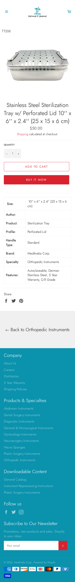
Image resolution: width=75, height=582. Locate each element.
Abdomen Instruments (18, 408)
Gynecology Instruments (20, 434)
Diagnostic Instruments (19, 421)
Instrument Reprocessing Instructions (28, 486)
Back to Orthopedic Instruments (39, 329)
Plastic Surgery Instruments (22, 453)
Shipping (22, 134)
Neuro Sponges (14, 447)
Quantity (9, 144)
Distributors (11, 376)
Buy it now (36, 180)
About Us (10, 363)
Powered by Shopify (44, 562)
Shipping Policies (15, 389)
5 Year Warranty (14, 382)
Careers (9, 369)
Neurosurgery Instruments (21, 440)
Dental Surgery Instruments (22, 415)
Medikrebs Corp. (23, 562)
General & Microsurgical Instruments (28, 428)
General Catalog (15, 479)
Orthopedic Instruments (19, 460)
